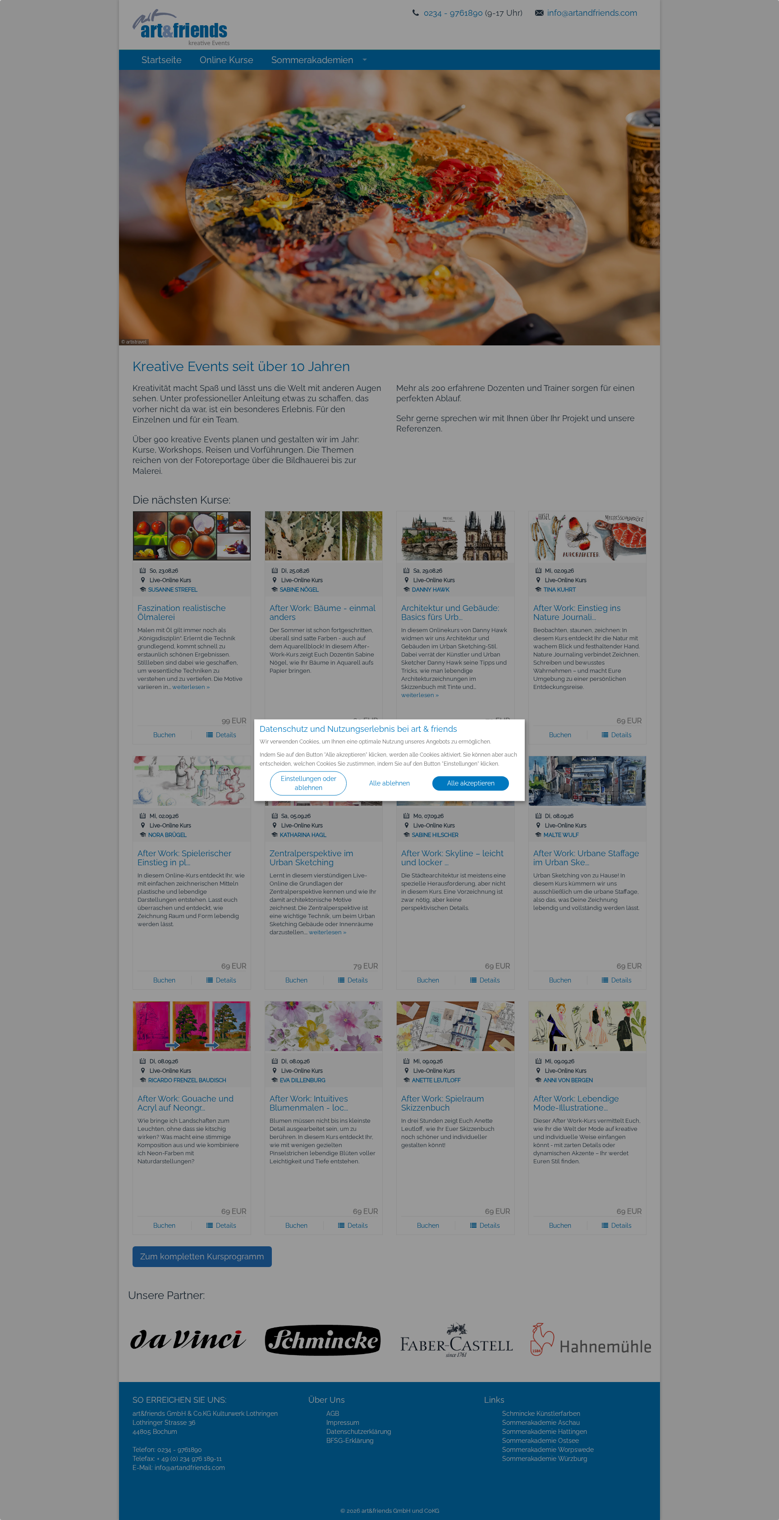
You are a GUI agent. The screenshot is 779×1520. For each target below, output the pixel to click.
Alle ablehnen (389, 783)
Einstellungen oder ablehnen (308, 783)
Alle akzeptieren (471, 783)
